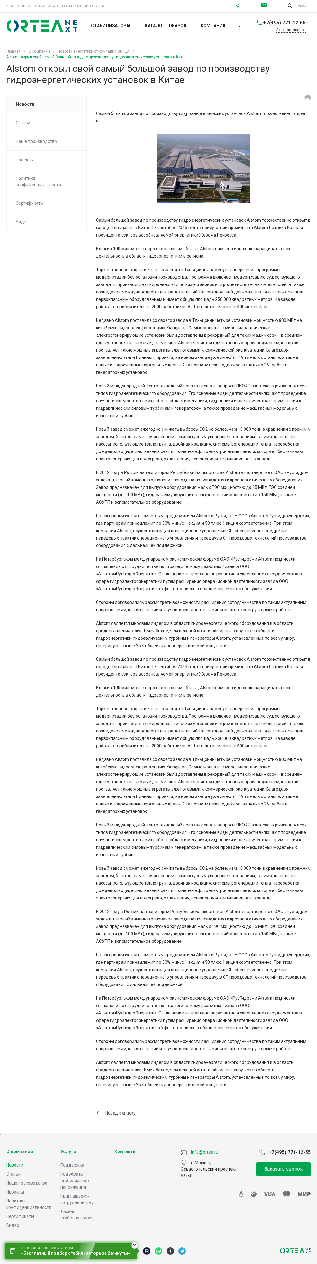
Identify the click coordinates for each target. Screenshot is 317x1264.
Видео (12, 1225)
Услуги (68, 1151)
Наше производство (26, 1183)
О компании (19, 1151)
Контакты (125, 1151)
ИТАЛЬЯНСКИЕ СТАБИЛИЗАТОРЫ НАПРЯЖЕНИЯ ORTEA (55, 6)
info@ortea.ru (265, 6)
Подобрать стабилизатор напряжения (74, 1180)
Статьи (13, 1174)
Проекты (15, 1191)
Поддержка (72, 1165)
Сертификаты (20, 1216)
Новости (14, 1165)
